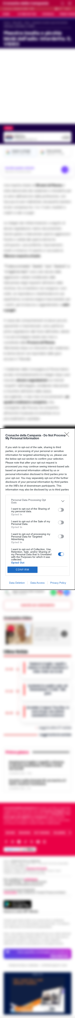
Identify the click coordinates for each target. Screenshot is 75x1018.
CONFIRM (22, 569)
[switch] (61, 510)
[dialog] (37, 509)
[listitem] (37, 501)
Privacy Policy (58, 582)
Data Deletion (17, 582)
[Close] (67, 435)
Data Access (37, 582)
